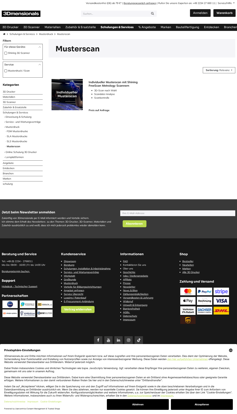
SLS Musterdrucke (17, 141)
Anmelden (200, 13)
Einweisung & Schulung (18, 116)
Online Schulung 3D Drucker (21, 152)
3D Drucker (9, 91)
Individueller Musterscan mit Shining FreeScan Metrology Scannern (113, 83)
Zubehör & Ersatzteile (15, 107)
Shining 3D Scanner (19, 53)
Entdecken (8, 168)
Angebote (8, 163)
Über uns (128, 268)
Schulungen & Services (22, 34)
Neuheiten (188, 264)
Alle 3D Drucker (191, 272)
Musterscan (13, 146)
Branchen (8, 173)
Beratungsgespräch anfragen (140, 3)
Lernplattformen (15, 157)
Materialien (9, 96)
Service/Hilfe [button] (225, 3)
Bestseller (187, 261)
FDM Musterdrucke (17, 131)
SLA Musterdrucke (17, 136)
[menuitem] (187, 27)
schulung (8, 183)
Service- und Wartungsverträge (23, 121)
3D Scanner (9, 102)
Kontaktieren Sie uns (134, 264)
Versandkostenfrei (96, 3)
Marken (7, 178)
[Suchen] (152, 14)
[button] (219, 70)
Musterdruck (46, 34)
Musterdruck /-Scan (19, 70)
